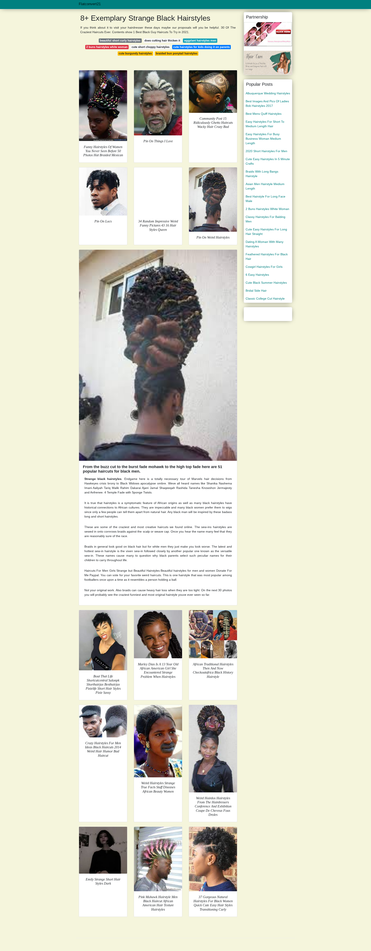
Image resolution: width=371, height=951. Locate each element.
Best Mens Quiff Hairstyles (263, 113)
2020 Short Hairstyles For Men (266, 151)
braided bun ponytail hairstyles (176, 53)
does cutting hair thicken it (162, 40)
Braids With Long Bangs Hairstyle (262, 174)
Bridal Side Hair (256, 290)
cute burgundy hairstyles (135, 53)
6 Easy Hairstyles (257, 274)
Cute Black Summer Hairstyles (266, 282)
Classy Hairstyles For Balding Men (265, 219)
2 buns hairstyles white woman (107, 47)
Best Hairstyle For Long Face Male (265, 199)
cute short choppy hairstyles (150, 47)
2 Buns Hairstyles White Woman (267, 209)
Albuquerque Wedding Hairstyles (268, 93)
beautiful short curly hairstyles (120, 40)
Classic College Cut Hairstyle (265, 298)
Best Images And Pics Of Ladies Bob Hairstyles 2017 (267, 103)
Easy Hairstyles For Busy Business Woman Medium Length (263, 138)
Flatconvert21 (90, 4)
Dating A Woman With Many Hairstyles (264, 244)
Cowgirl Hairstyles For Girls (264, 266)
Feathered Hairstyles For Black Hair (267, 256)
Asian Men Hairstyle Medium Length (265, 186)
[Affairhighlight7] (268, 34)
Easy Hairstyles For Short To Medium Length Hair (265, 124)
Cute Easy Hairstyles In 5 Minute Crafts (268, 161)
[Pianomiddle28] (268, 62)
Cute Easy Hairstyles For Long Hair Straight (266, 232)
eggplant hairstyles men (200, 40)
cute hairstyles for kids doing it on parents (201, 47)
